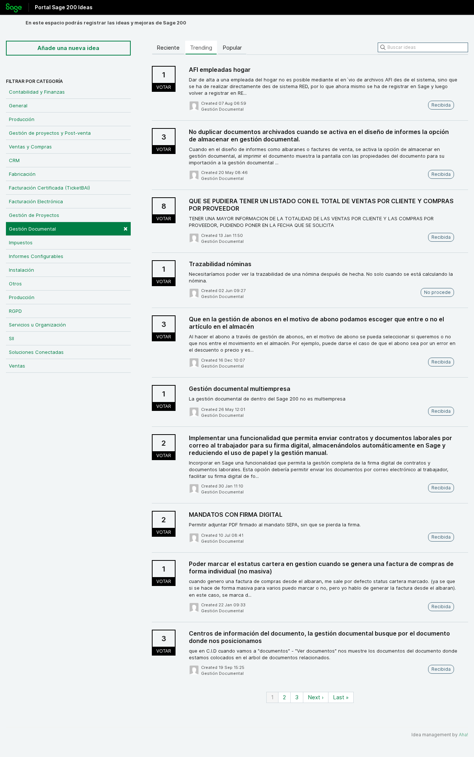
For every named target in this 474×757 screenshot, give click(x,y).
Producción (21, 119)
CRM (14, 160)
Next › (316, 697)
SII (11, 338)
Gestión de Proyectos (34, 215)
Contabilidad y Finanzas (37, 92)
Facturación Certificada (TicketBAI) (49, 188)
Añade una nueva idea (68, 47)
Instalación (21, 270)
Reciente (168, 47)
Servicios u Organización (37, 325)
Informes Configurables (36, 256)
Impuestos (21, 242)
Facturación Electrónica (36, 201)
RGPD (15, 311)
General (18, 105)
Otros (15, 284)
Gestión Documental (68, 228)
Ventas (17, 366)
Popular (232, 47)
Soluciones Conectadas (36, 352)
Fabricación (22, 174)
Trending (201, 47)
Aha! (463, 734)
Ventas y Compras (30, 147)
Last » (341, 697)
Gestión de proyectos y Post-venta (50, 133)
